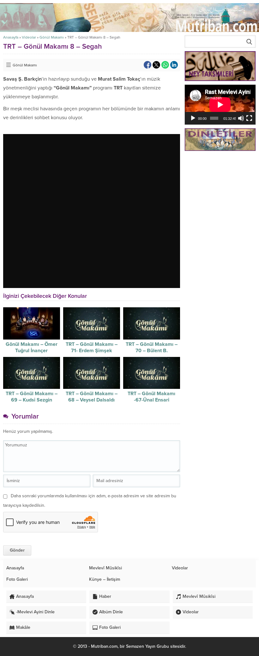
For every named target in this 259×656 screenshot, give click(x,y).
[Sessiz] (241, 118)
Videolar (29, 37)
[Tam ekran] (249, 118)
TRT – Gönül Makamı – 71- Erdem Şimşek (91, 347)
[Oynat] (193, 118)
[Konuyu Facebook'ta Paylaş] (147, 65)
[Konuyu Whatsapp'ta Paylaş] (165, 65)
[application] (220, 105)
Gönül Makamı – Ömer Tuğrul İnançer (31, 347)
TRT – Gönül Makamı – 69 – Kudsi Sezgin (31, 396)
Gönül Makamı (51, 37)
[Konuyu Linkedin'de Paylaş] (174, 65)
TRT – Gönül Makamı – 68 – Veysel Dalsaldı (91, 396)
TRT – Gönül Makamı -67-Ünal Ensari (151, 396)
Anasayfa (10, 37)
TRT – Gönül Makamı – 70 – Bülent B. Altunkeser (152, 350)
